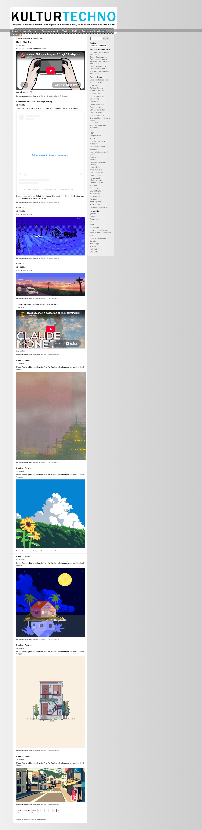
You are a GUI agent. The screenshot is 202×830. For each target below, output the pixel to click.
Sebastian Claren (96, 183)
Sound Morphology (97, 191)
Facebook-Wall (50, 31)
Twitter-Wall (69, 31)
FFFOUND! (94, 123)
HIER (92, 133)
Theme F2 (26, 819)
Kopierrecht (94, 227)
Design (92, 217)
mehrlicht (93, 144)
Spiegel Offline (95, 194)
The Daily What (95, 202)
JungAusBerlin (95, 136)
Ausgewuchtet (95, 94)
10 (46, 810)
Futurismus (94, 219)
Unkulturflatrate (95, 249)
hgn (91, 130)
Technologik (64, 96)
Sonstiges (93, 241)
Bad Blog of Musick (97, 96)
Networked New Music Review (98, 163)
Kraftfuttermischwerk (97, 141)
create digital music (97, 104)
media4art (44, 819)
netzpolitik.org (95, 167)
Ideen (92, 225)
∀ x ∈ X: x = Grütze (97, 83)
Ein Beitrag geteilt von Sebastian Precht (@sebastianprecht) (50, 189)
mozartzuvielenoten (97, 147)
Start (15, 31)
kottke (22, 351)
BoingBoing (94, 99)
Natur (92, 235)
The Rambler (95, 205)
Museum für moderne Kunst (50, 96)
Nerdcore (93, 160)
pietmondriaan (95, 175)
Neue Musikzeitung (97, 170)
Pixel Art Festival (24, 360)
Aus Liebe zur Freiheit (98, 91)
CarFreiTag (94, 102)
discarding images (97, 115)
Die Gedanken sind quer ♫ (98, 58)
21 (54, 810)
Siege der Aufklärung (98, 238)
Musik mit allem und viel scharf (99, 153)
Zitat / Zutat (94, 252)
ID (91, 222)
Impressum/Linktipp (93, 31)
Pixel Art (20, 208)
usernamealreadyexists (98, 207)
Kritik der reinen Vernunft (99, 230)
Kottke (92, 139)
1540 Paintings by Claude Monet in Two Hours (37, 304)
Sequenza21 (95, 188)
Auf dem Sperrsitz (96, 88)
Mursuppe (94, 149)
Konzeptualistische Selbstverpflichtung (34, 102)
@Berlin (93, 214)
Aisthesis (93, 85)
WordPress (19, 819)
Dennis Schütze (96, 57)
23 (62, 810)
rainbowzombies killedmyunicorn (96, 179)
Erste (34, 810)
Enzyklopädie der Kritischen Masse (100, 119)
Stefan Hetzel (95, 196)
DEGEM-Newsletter (97, 110)
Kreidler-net (30, 31)
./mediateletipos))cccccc (99, 80)
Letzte (31, 812)
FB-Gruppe (27, 214)
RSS (15, 35)
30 (18, 812)
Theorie (93, 246)
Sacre (44, 49)
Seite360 (93, 186)
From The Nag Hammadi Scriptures (99, 127)
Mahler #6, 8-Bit (23, 42)
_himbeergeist (34, 819)
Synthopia (94, 199)
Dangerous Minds (96, 107)
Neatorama (94, 157)
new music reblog (96, 172)
